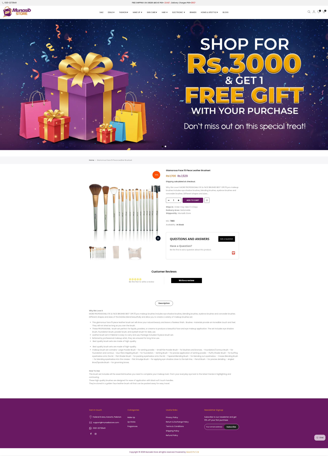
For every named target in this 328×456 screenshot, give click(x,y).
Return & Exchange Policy (177, 422)
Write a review (186, 280)
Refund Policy (172, 435)
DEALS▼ (111, 12)
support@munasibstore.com (106, 422)
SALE (101, 12)
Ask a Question (226, 239)
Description (164, 303)
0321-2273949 (10, 3)
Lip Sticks (131, 422)
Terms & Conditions (175, 426)
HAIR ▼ (165, 12)
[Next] (157, 205)
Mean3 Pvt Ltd (192, 452)
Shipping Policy (172, 431)
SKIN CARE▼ (152, 12)
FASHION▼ (123, 12)
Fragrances (132, 426)
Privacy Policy (172, 417)
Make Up (131, 417)
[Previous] (93, 205)
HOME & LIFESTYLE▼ (209, 12)
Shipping (169, 181)
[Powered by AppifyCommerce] (233, 252)
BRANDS (193, 12)
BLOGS (225, 12)
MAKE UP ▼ (137, 12)
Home (91, 160)
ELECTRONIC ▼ (178, 12)
